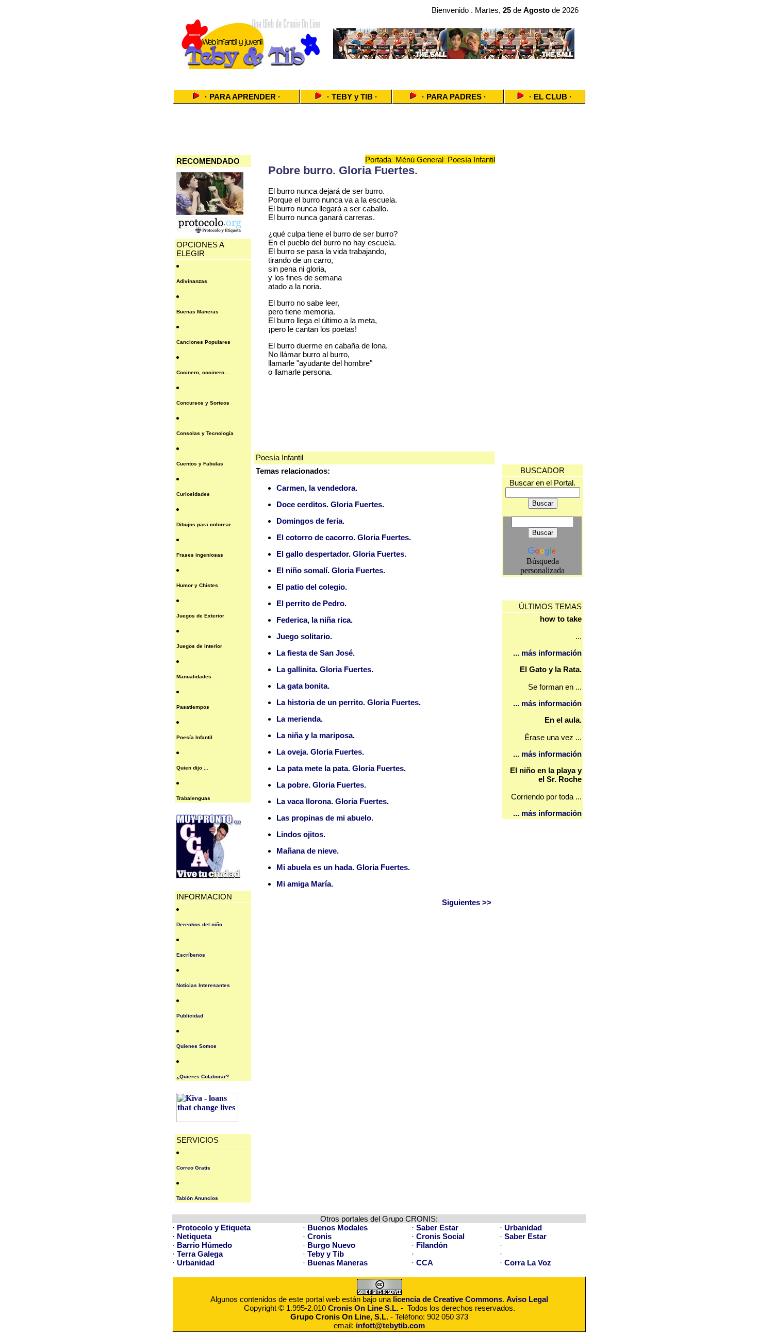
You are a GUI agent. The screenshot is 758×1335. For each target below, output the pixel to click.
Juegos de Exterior (200, 616)
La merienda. (299, 718)
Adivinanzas (191, 281)
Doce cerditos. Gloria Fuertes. (330, 504)
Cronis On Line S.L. (363, 1308)
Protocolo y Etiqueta (214, 1227)
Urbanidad (523, 1227)
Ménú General (419, 159)
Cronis (319, 1236)
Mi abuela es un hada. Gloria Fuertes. (343, 867)
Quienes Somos (196, 1046)
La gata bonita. (302, 685)
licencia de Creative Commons (447, 1299)
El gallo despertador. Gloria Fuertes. (341, 553)
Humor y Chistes (197, 585)
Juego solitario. (304, 636)
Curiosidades (193, 494)
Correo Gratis (193, 1168)
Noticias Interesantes (203, 985)
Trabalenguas (193, 798)
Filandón (432, 1245)
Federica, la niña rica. (314, 619)
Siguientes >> (466, 902)
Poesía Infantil (194, 737)
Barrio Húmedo (204, 1245)
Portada (378, 159)
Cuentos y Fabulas (199, 463)
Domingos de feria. (310, 520)
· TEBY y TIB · (352, 96)
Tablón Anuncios (197, 1198)
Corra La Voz (527, 1262)
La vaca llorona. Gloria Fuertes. (332, 801)
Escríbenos (190, 955)
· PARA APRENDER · (243, 96)
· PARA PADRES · (454, 96)
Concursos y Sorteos (202, 403)
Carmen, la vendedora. (316, 487)
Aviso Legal (527, 1299)
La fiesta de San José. (315, 652)
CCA (424, 1262)
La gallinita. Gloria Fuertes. (324, 669)
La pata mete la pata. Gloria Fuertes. (341, 768)
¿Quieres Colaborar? (202, 1076)
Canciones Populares (203, 342)
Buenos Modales (337, 1227)
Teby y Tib (325, 1253)
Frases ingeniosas (199, 555)
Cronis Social (440, 1236)
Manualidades (193, 676)
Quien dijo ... (192, 768)
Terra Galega (200, 1253)
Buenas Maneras (197, 311)
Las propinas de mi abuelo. (324, 817)
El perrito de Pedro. (311, 603)
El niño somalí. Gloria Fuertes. (330, 570)
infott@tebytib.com (390, 1325)
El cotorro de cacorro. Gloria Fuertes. (343, 537)
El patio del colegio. (311, 586)
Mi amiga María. (304, 883)
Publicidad (189, 1016)
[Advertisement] (379, 76)
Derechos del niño (199, 924)
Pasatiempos (192, 707)
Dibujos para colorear (203, 524)
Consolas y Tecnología (205, 433)
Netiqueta (194, 1236)
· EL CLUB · (550, 96)
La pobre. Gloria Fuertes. (321, 784)
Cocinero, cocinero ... (203, 372)
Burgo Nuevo (331, 1245)
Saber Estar (437, 1227)
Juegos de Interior (199, 646)
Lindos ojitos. (300, 834)
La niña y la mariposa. (315, 735)
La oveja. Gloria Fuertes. (320, 751)
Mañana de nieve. (307, 850)
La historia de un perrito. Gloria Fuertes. (348, 702)
